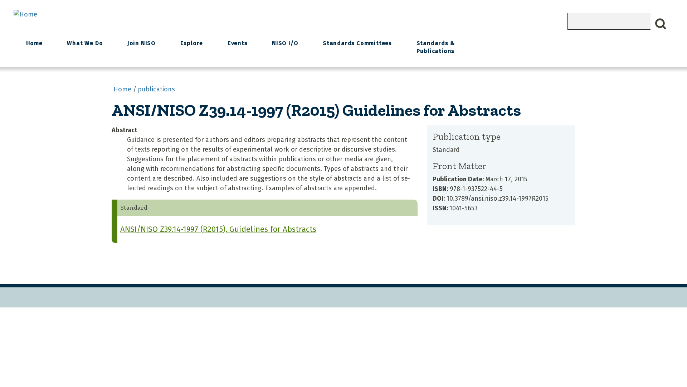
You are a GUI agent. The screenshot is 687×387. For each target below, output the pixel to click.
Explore (191, 43)
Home (34, 43)
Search (661, 24)
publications (156, 89)
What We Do (85, 43)
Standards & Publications (435, 47)
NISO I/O (285, 43)
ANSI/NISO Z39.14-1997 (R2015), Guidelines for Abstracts (218, 229)
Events (238, 43)
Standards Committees (357, 43)
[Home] (25, 14)
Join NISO (141, 43)
